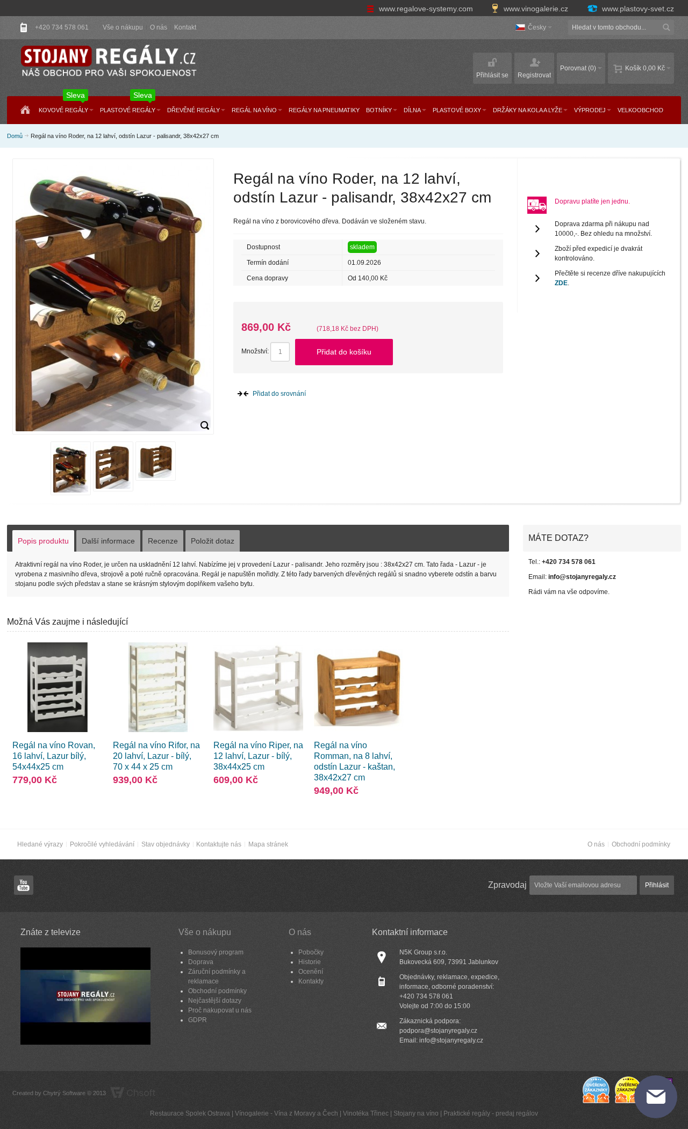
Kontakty (311, 981)
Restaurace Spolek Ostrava (190, 1113)
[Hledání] (666, 27)
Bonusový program (215, 952)
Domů (15, 136)
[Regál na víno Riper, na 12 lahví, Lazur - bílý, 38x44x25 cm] (258, 687)
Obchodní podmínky (641, 844)
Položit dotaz (212, 541)
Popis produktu (43, 541)
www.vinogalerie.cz (535, 8)
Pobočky (311, 952)
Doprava (200, 962)
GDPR (197, 1020)
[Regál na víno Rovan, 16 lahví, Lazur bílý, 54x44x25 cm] (57, 687)
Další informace (108, 541)
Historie (309, 962)
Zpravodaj (507, 884)
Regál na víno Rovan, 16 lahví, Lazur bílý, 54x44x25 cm (53, 756)
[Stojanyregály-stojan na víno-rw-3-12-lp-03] (113, 466)
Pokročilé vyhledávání (102, 844)
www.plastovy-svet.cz (637, 8)
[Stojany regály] (108, 61)
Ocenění (310, 971)
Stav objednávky (165, 844)
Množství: (255, 351)
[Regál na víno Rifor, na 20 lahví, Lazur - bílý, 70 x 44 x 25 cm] (158, 687)
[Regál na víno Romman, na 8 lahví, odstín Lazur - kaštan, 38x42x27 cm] (359, 687)
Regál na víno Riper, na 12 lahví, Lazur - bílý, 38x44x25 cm (258, 756)
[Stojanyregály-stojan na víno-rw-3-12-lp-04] (155, 461)
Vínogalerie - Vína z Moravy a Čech (286, 1113)
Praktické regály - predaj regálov (490, 1113)
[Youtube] (23, 885)
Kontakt (185, 27)
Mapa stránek (268, 844)
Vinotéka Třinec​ (366, 1113)
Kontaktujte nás (218, 844)
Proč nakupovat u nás (220, 1010)
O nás (158, 27)
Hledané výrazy (40, 844)
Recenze (163, 541)
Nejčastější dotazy (214, 1000)
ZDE (561, 283)
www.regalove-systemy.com (426, 8)
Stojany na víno (416, 1113)
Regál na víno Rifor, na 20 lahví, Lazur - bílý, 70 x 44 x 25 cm (156, 756)
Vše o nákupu (123, 27)
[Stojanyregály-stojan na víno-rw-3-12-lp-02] (204, 425)
